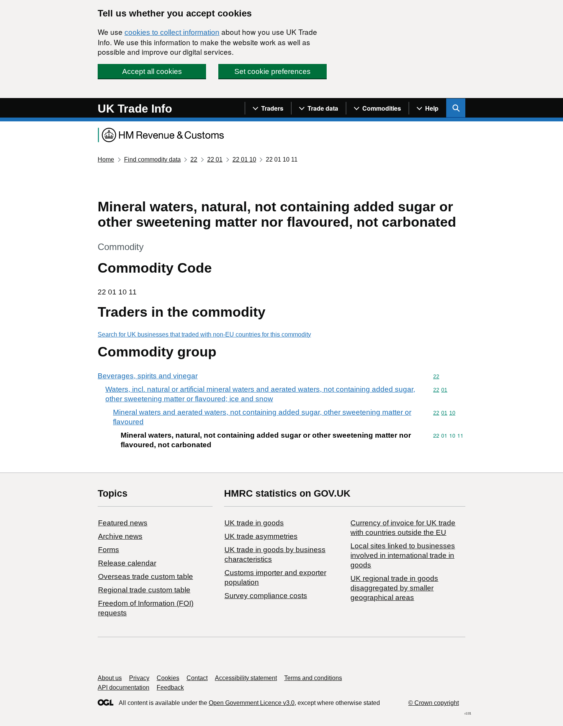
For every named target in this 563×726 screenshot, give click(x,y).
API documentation (123, 687)
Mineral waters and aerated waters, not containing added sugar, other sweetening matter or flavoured (262, 417)
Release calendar (127, 563)
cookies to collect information (171, 32)
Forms (108, 550)
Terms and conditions (313, 678)
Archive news (120, 536)
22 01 (215, 159)
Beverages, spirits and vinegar (148, 376)
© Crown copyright (433, 703)
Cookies (168, 678)
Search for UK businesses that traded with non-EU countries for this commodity (204, 334)
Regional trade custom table (144, 590)
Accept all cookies (152, 71)
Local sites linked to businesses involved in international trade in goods (402, 555)
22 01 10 (244, 159)
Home (106, 159)
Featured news (122, 523)
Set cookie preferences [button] (272, 71)
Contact (197, 678)
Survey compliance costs (265, 596)
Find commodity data (152, 159)
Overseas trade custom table (145, 576)
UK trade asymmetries (261, 536)
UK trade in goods (254, 523)
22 (193, 159)
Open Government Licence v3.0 (252, 703)
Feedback (170, 687)
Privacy (139, 678)
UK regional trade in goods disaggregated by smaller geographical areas (394, 588)
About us (110, 678)
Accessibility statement (246, 678)
